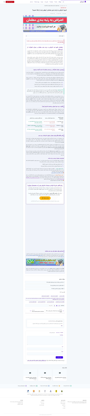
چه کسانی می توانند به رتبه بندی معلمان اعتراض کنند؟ (54, 282)
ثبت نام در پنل (42, 401)
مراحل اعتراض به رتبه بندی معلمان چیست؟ (56, 285)
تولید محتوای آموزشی (62, 5)
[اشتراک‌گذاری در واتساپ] (57, 305)
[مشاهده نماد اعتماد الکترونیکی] (45, 391)
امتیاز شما (61, 332)
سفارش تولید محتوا (63, 403)
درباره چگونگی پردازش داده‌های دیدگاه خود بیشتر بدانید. (36, 360)
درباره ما (64, 406)
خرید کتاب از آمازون (63, 401)
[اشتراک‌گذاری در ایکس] (54, 305)
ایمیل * (62, 351)
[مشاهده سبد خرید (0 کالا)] (4, 1)
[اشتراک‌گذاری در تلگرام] (59, 305)
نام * (62, 346)
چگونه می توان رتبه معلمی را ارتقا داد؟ (57, 288)
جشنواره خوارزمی (33, 125)
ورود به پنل (42, 403)
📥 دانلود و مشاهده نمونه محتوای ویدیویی (57, 172)
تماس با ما (64, 408)
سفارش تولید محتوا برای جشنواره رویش (60, 377)
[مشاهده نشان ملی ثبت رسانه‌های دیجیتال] (39, 391)
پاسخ (61, 325)
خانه (66, 5)
